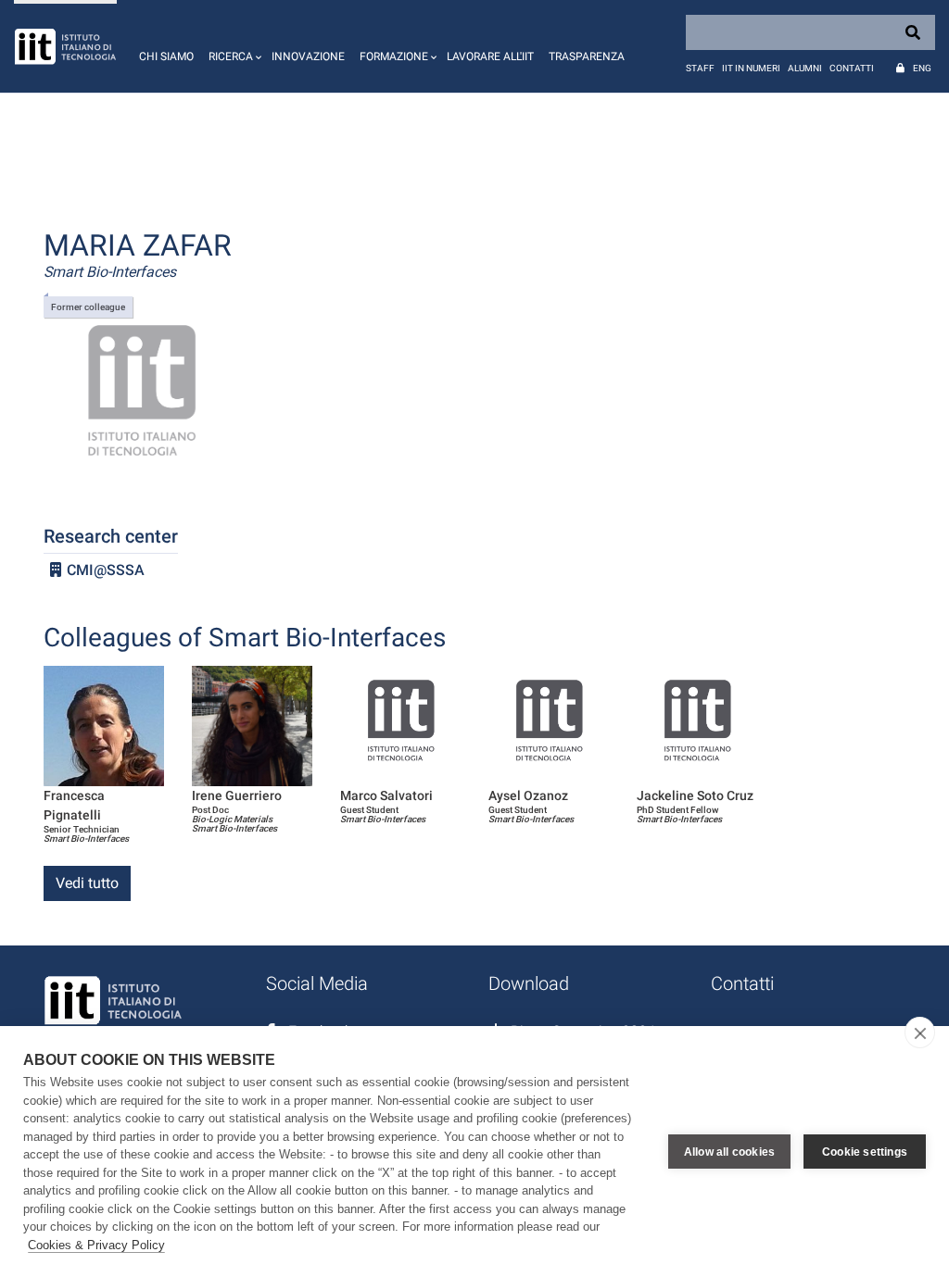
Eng (922, 68)
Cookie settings (864, 1152)
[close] (920, 1032)
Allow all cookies (729, 1152)
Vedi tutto (87, 883)
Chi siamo (166, 56)
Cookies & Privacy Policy (96, 1245)
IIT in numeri (751, 68)
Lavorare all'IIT (490, 56)
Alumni (805, 68)
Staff (700, 68)
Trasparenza (587, 56)
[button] (232, 46)
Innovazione (308, 56)
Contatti (851, 68)
